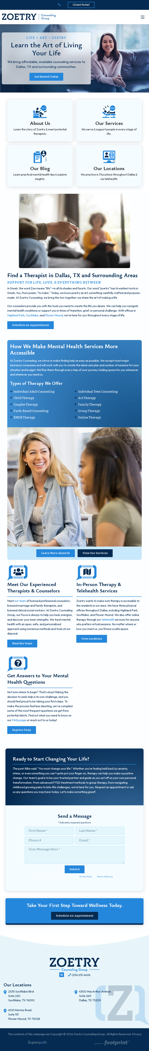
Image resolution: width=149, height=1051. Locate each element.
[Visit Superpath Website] (37, 1043)
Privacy (136, 1034)
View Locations (91, 638)
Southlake (32, 315)
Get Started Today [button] (46, 76)
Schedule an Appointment (30, 325)
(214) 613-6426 (81, 975)
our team (20, 601)
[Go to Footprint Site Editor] (111, 1043)
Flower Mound (54, 315)
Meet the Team (22, 643)
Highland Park (16, 315)
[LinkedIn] (61, 974)
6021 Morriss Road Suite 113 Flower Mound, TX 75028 (24, 1014)
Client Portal (81, 4)
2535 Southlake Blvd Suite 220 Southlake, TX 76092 (21, 996)
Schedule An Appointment (74, 915)
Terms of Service (105, 876)
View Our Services (95, 553)
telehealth (108, 619)
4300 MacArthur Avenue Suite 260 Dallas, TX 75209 (95, 996)
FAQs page (19, 720)
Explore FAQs (21, 730)
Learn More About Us (55, 553)
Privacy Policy (85, 876)
